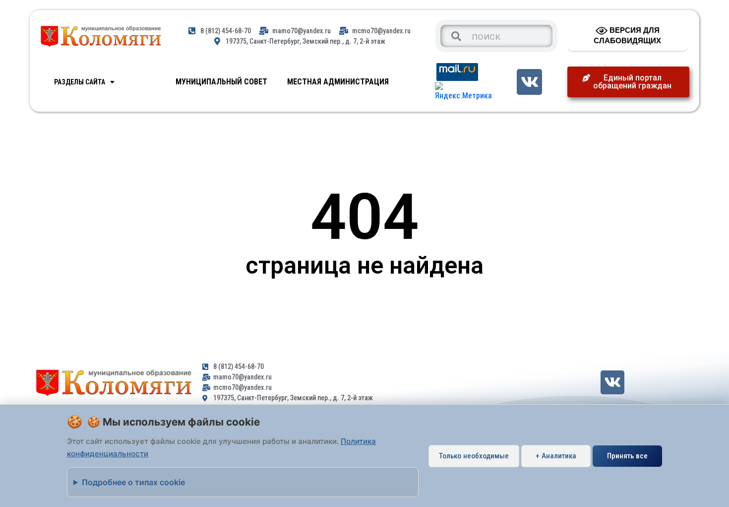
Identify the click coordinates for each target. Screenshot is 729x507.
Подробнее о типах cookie (133, 482)
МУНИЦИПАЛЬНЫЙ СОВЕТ (221, 81)
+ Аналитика (556, 455)
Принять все (627, 455)
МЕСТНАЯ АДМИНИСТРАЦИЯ (338, 81)
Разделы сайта (79, 82)
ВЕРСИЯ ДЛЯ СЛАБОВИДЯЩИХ (627, 35)
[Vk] (529, 81)
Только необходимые (474, 455)
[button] (628, 82)
